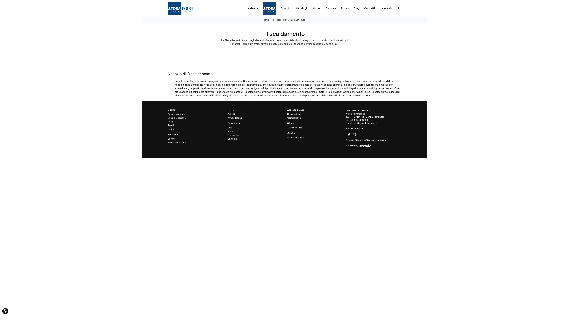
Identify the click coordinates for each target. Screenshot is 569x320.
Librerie (171, 139)
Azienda (253, 9)
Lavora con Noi (389, 9)
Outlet (317, 9)
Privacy (349, 140)
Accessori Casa (279, 20)
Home (266, 20)
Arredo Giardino (295, 137)
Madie (231, 110)
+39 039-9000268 (359, 120)
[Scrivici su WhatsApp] (5, 311)
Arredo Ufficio (294, 128)
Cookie (359, 140)
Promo (345, 9)
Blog (356, 9)
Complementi (294, 118)
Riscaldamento (298, 20)
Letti (230, 128)
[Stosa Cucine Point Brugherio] (269, 8)
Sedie (171, 129)
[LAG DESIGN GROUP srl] (181, 8)
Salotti (231, 114)
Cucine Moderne (176, 114)
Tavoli (171, 125)
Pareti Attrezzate (177, 142)
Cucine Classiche (177, 118)
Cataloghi (302, 9)
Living (171, 121)
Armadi (231, 131)
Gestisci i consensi (376, 140)
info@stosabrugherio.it (365, 123)
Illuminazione (294, 114)
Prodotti (286, 9)
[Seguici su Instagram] (353, 134)
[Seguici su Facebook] (348, 134)
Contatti (369, 9)
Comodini (232, 139)
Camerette (233, 135)
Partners (331, 9)
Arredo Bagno (235, 118)
